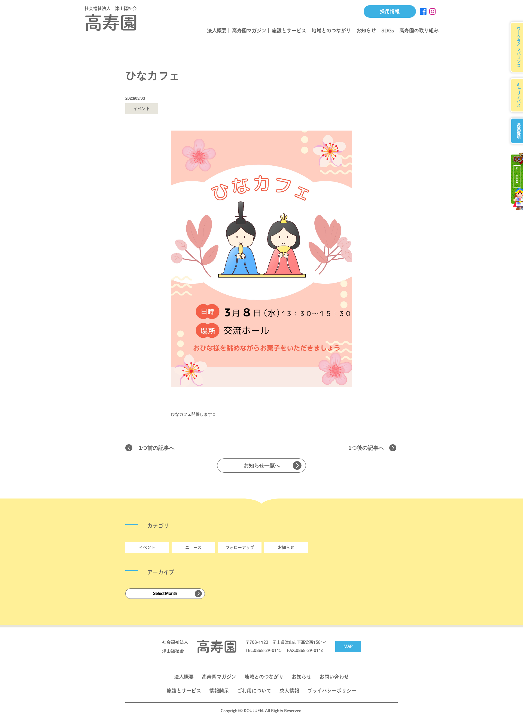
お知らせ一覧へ (262, 466)
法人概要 (217, 30)
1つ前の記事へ (157, 448)
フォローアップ (240, 547)
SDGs (387, 30)
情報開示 (219, 690)
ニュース (193, 547)
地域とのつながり (331, 30)
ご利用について (254, 690)
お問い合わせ (334, 676)
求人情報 (289, 690)
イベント (147, 547)
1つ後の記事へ (366, 448)
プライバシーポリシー (331, 690)
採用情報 (390, 11)
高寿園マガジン (249, 30)
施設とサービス (289, 30)
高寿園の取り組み (419, 30)
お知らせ (366, 30)
